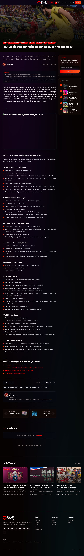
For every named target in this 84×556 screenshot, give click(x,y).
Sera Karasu (13, 396)
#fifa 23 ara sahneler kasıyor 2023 (34, 387)
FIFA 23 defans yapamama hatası (15, 373)
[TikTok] (16, 528)
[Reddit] (28, 528)
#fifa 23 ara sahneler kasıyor (10, 387)
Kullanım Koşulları (38, 542)
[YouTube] (12, 528)
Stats (51, 2)
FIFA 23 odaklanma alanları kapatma (15, 365)
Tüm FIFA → (78, 463)
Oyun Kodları (38, 529)
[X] (4, 528)
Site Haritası (74, 550)
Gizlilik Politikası (6, 542)
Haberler (24, 42)
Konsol (32, 42)
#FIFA (21, 387)
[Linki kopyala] (54, 382)
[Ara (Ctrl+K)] (62, 2)
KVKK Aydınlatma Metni (17, 542)
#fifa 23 (47, 387)
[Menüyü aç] (4, 2)
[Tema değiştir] (66, 2)
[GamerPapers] (42, 2)
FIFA (10, 39)
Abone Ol (70, 71)
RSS (80, 550)
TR (56, 2)
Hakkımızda (71, 520)
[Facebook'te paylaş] (47, 382)
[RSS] (4, 532)
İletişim (69, 522)
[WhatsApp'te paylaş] (50, 382)
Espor (36, 524)
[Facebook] (20, 528)
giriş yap (39, 435)
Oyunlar (39, 42)
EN (59, 2)
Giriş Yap (71, 2)
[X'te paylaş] (43, 382)
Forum (53, 520)
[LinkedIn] (24, 528)
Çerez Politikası (28, 542)
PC (45, 42)
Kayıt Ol (78, 2)
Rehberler (51, 42)
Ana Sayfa (5, 39)
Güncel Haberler (13, 42)
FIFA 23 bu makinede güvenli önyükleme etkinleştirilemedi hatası (24, 368)
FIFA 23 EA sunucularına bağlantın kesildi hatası (19, 370)
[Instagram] (8, 528)
